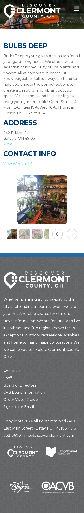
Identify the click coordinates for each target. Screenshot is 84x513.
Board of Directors (19, 385)
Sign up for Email (18, 407)
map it (9, 144)
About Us (11, 371)
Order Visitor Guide (20, 400)
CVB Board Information (24, 392)
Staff (7, 378)
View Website (15, 164)
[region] (42, 206)
